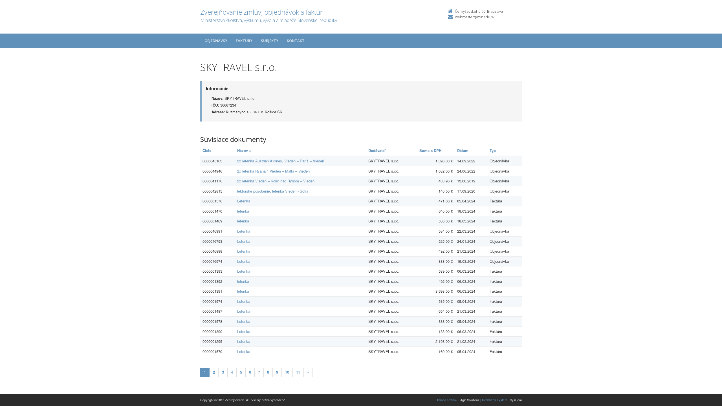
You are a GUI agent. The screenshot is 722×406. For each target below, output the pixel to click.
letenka (243, 211)
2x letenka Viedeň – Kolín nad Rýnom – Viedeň (275, 181)
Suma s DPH (430, 150)
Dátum (462, 150)
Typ (493, 150)
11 (298, 372)
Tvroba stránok (447, 400)
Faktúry (244, 40)
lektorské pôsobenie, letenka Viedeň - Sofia (272, 191)
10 (287, 372)
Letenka (243, 201)
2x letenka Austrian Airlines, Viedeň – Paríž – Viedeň (280, 161)
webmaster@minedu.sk (474, 16)
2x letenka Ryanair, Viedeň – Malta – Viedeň (273, 171)
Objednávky (215, 40)
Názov (243, 150)
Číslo (207, 150)
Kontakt (296, 40)
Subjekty (269, 40)
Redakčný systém (494, 400)
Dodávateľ (377, 150)
